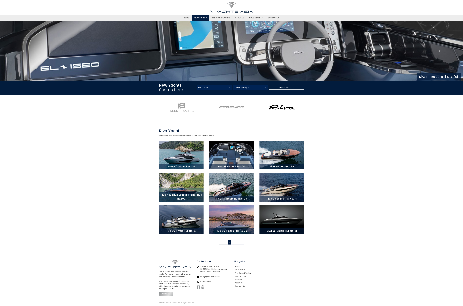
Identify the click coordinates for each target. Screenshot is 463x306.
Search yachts (285, 87)
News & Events (255, 18)
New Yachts (199, 18)
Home (186, 18)
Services (238, 279)
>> (241, 242)
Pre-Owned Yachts (221, 18)
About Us (239, 18)
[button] (23, 51)
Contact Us (273, 18)
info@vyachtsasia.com (210, 276)
